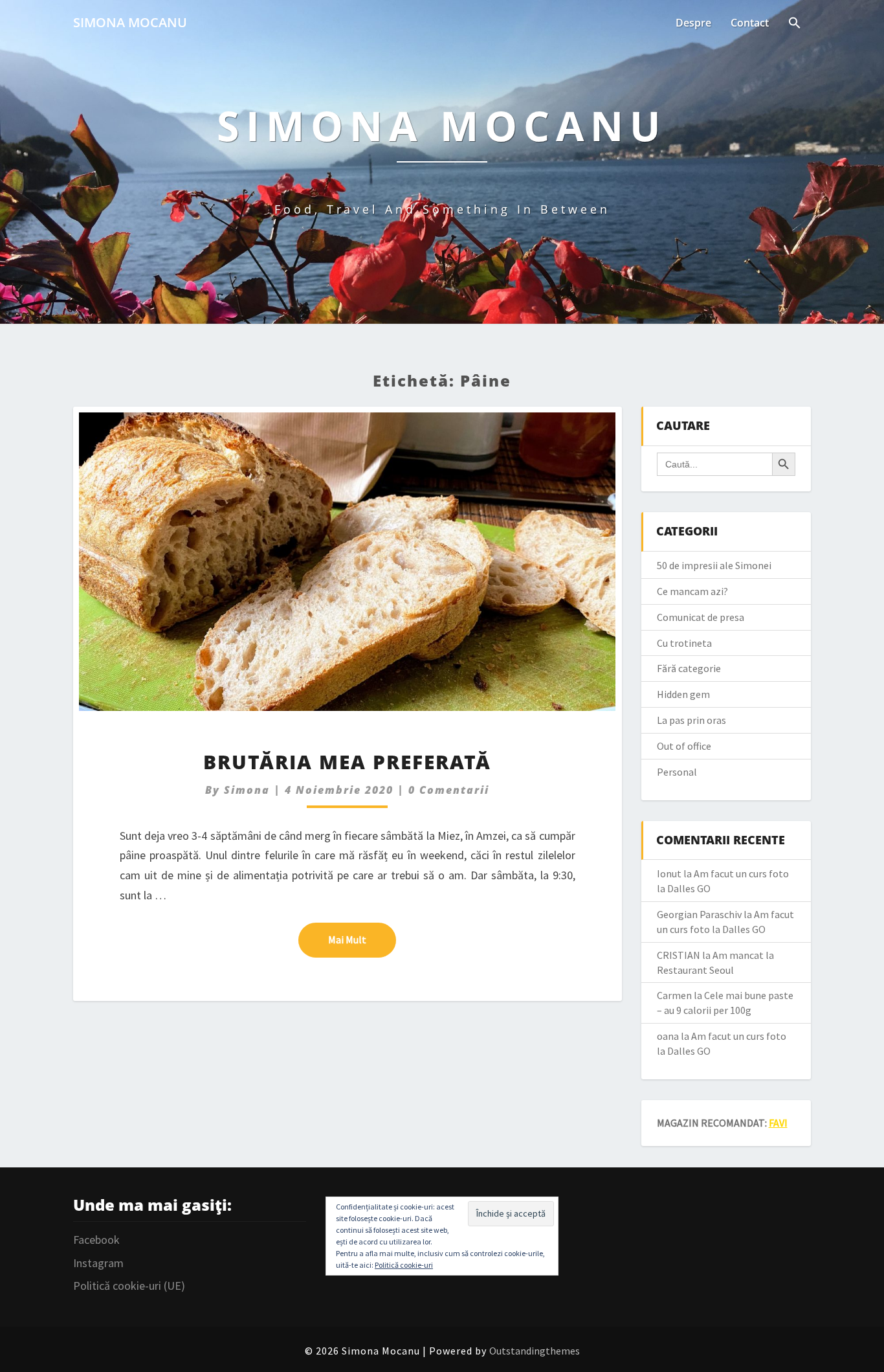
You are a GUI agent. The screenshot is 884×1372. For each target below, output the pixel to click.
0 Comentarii (448, 790)
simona (247, 790)
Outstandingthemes (534, 1350)
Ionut (669, 873)
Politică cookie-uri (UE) (129, 1285)
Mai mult (362, 939)
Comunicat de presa (700, 617)
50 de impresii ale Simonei (714, 565)
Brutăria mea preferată (347, 761)
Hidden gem (683, 694)
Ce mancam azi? (692, 591)
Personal (677, 771)
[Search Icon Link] (795, 24)
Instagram (98, 1262)
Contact (750, 23)
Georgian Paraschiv (699, 914)
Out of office (684, 745)
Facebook (96, 1239)
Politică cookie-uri (404, 1265)
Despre (693, 23)
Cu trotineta (684, 642)
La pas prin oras (691, 720)
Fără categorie (689, 668)
